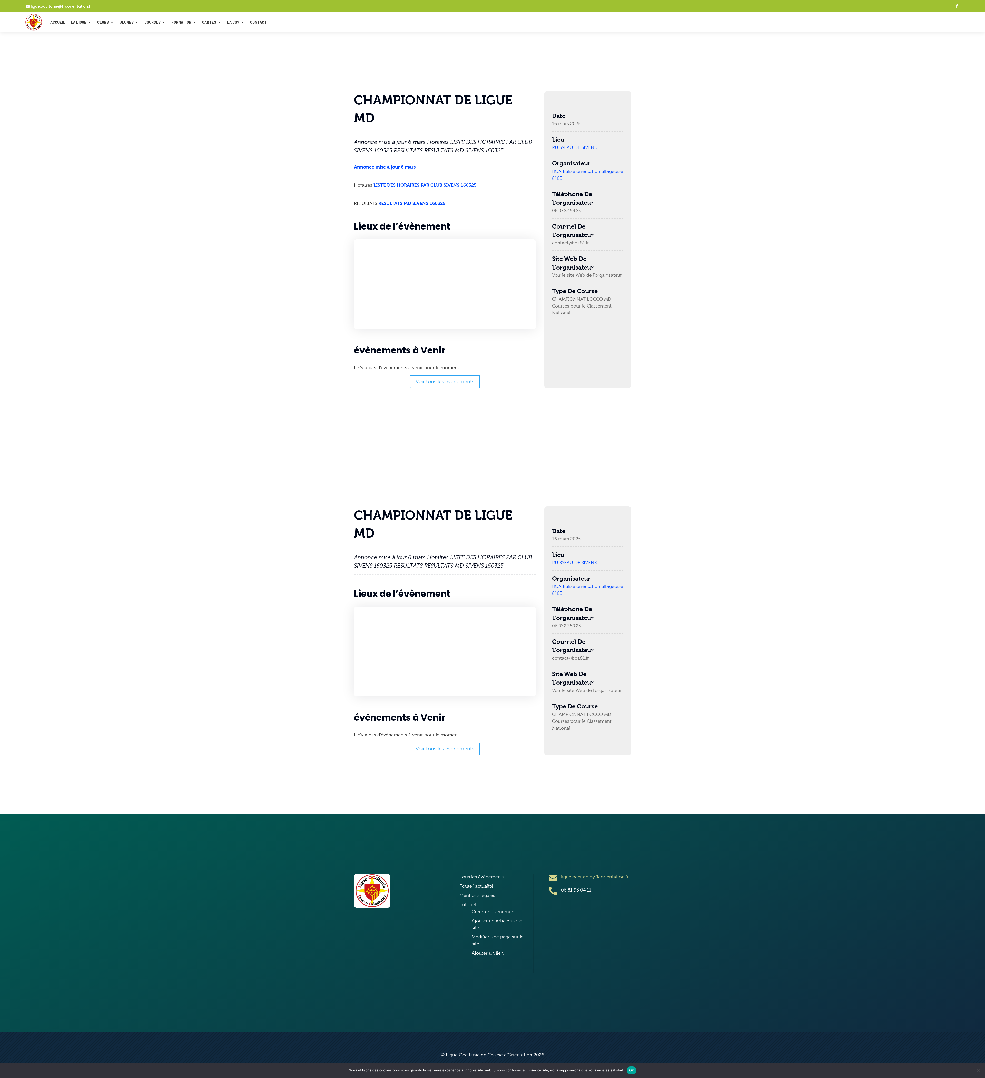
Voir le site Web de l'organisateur (587, 275)
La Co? (233, 21)
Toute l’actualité (477, 886)
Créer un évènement (494, 911)
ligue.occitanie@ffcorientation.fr (61, 6)
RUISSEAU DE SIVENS (574, 147)
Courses (152, 21)
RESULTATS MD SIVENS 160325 (412, 203)
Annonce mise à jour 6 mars (385, 167)
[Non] (978, 1070)
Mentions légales (477, 895)
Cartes (209, 21)
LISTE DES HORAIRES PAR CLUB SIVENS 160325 (425, 185)
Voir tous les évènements (445, 381)
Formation (181, 21)
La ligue (78, 21)
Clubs (103, 21)
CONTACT (258, 21)
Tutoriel (468, 904)
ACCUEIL (57, 21)
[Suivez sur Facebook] (956, 6)
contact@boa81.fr (570, 242)
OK (631, 1070)
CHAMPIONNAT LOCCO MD (581, 299)
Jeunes (127, 21)
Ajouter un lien (488, 953)
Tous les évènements (482, 876)
